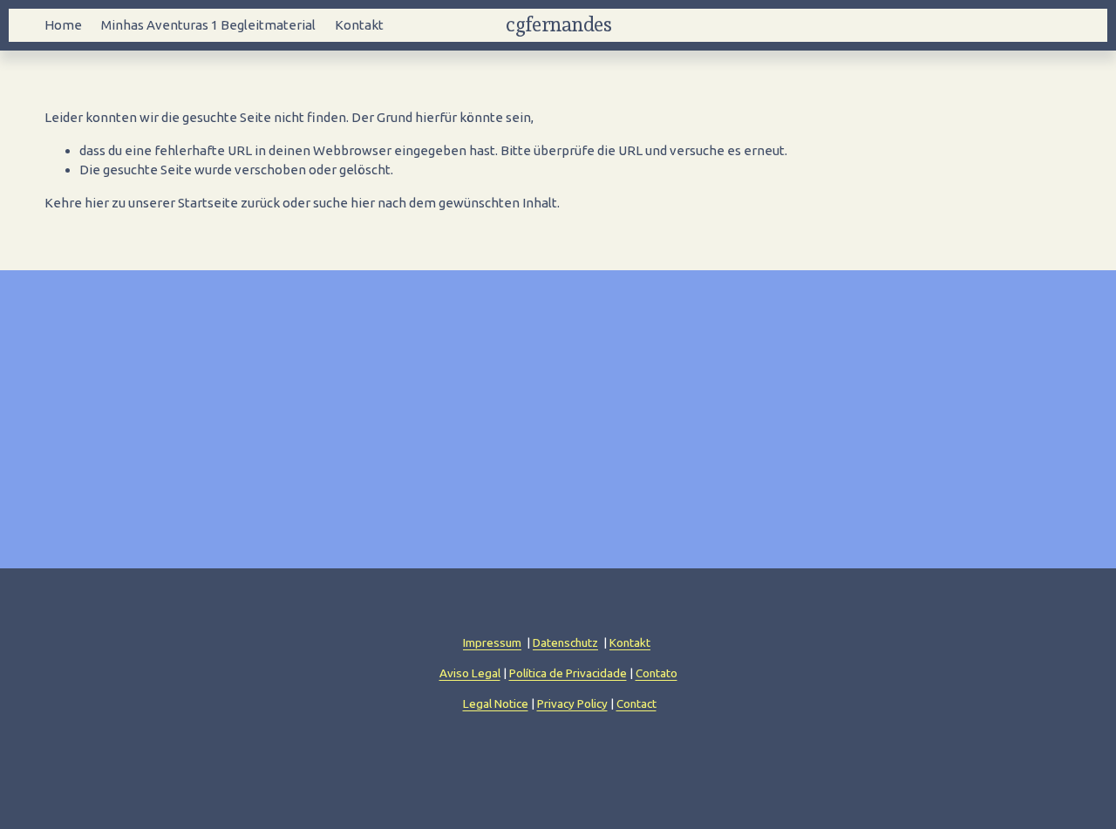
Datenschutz (565, 642)
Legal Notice (495, 703)
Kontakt (359, 24)
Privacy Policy (572, 703)
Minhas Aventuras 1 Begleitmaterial (208, 24)
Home (63, 24)
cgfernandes (558, 24)
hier (97, 202)
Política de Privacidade (568, 673)
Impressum (492, 642)
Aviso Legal (469, 673)
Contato (656, 673)
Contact (636, 703)
